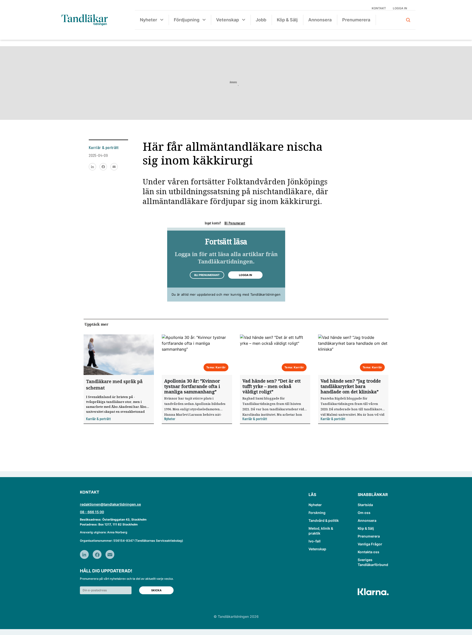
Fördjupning (186, 19)
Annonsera (320, 19)
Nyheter (148, 19)
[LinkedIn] (92, 166)
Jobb (261, 19)
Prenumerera (356, 19)
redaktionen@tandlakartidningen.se (110, 504)
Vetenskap (227, 19)
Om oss (364, 513)
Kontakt (379, 8)
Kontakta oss (368, 552)
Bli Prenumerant (234, 223)
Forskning (317, 513)
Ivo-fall (315, 541)
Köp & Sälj (287, 19)
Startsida (365, 505)
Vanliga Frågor (370, 544)
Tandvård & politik (324, 520)
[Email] (114, 166)
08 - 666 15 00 (92, 512)
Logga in (400, 8)
